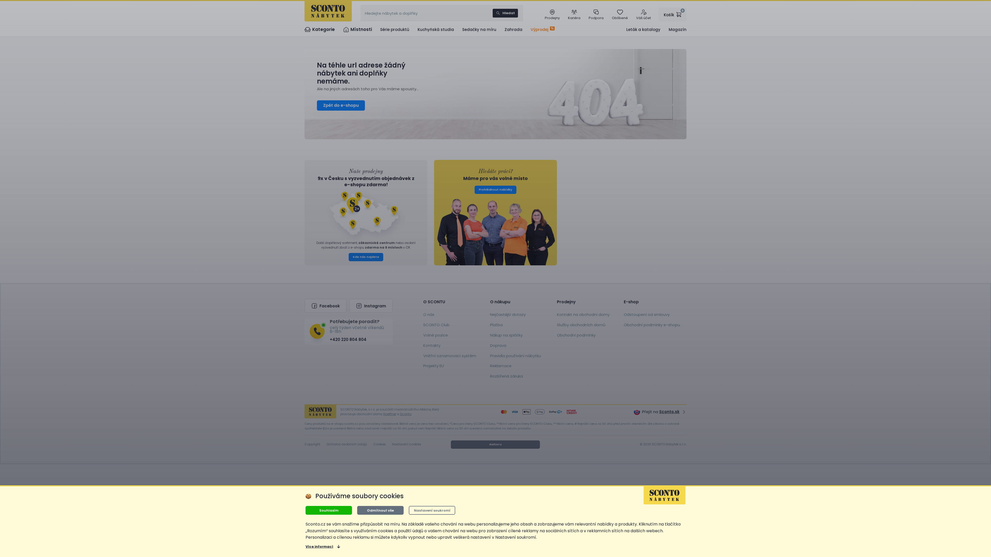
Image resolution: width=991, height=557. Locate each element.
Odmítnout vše (380, 510)
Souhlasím (329, 510)
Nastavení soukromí (432, 510)
